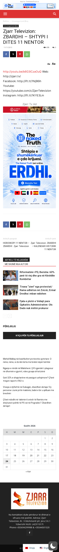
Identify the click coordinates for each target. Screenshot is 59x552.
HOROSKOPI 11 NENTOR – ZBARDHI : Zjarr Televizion (16, 245)
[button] (5, 14)
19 (23, 455)
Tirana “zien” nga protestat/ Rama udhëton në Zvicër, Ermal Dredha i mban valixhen (38, 290)
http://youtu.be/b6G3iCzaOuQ (22, 71)
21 (38, 455)
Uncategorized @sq (20, 21)
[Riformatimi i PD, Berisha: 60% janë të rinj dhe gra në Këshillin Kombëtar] (10, 275)
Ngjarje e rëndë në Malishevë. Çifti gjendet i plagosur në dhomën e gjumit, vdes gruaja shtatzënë (28, 370)
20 (31, 455)
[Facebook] (6, 54)
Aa (48, 64)
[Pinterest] (20, 54)
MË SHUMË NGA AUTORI (16, 264)
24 (7, 461)
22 (45, 455)
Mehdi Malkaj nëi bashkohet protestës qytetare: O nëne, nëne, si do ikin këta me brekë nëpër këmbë (27, 360)
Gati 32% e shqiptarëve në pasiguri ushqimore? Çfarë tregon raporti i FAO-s (28, 379)
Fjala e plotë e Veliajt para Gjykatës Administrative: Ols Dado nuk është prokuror (36, 305)
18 (15, 455)
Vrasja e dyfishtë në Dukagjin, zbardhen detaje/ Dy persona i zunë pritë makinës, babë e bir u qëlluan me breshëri (28, 390)
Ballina (6, 21)
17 (7, 455)
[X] (13, 54)
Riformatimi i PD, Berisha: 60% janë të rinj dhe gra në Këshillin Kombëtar (37, 276)
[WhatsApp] (27, 54)
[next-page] (10, 316)
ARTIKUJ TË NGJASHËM (16, 260)
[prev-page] (5, 316)
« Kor (28, 471)
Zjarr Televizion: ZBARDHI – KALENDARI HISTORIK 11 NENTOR (43, 246)
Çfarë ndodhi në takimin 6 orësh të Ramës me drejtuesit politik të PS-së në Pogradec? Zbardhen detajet (27, 402)
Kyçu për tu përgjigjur (29, 335)
